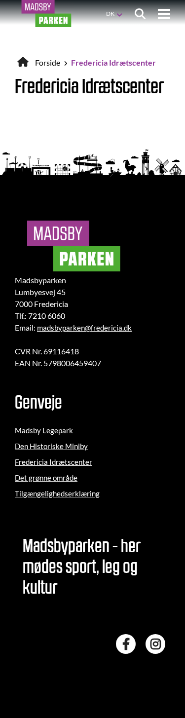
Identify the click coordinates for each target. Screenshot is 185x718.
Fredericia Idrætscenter (53, 461)
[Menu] (164, 14)
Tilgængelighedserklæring (57, 493)
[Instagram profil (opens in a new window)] (158, 644)
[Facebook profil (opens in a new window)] (128, 644)
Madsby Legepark (44, 430)
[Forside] (46, 13)
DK (110, 13)
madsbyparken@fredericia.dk (84, 327)
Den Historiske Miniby (51, 446)
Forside (47, 62)
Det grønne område (46, 477)
